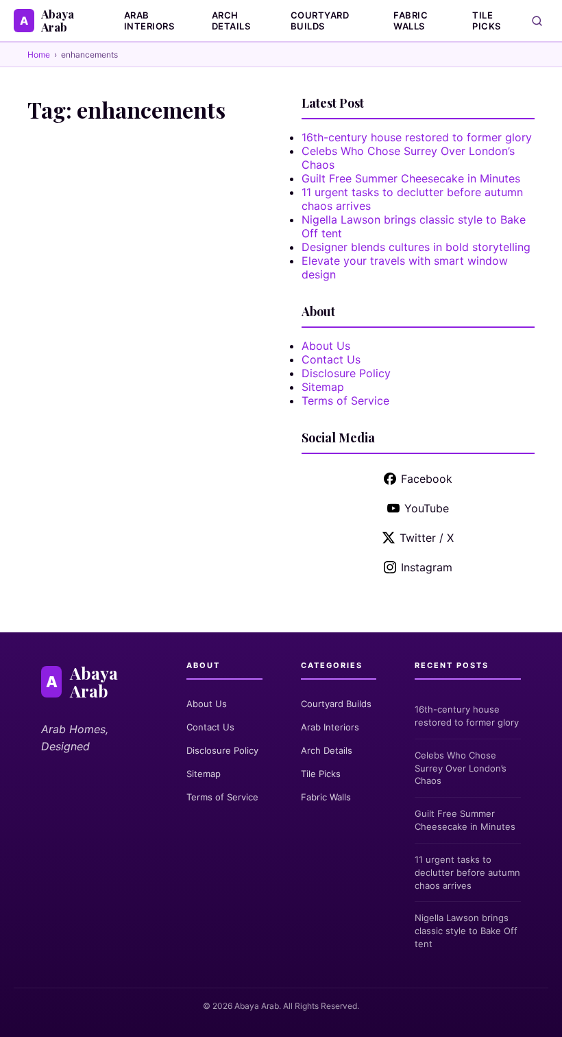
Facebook (426, 479)
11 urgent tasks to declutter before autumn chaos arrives (467, 872)
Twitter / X (427, 538)
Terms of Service (345, 400)
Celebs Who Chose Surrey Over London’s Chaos (460, 768)
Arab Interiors (149, 21)
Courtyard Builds (320, 21)
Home (38, 54)
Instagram (426, 567)
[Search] (537, 21)
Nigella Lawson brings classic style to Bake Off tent (466, 930)
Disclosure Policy (346, 373)
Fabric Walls (410, 21)
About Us (326, 346)
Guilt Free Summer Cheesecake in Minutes (411, 178)
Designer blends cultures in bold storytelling (416, 247)
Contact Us (331, 359)
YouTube (426, 508)
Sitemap (323, 387)
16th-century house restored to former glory (417, 137)
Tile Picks (486, 21)
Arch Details (231, 21)
